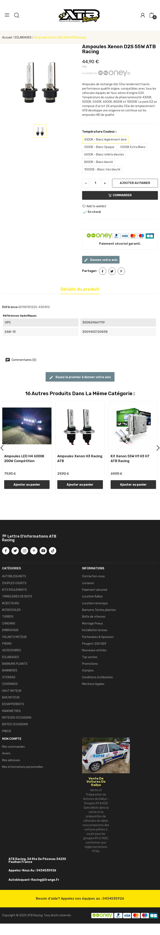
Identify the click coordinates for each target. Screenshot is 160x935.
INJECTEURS (10, 603)
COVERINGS (10, 684)
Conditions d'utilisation (97, 677)
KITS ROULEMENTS (14, 590)
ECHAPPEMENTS (13, 704)
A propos (88, 670)
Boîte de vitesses (93, 616)
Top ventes (89, 657)
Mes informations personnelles (22, 767)
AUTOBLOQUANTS (14, 576)
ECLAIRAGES (10, 657)
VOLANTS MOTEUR (14, 637)
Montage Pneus (92, 623)
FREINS (7, 643)
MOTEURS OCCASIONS (16, 717)
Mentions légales (93, 684)
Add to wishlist (96, 206)
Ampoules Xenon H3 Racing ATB (79, 458)
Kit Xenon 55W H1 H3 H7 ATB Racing (130, 458)
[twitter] (15, 550)
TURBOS (7, 616)
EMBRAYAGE (10, 630)
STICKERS (8, 677)
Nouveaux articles (94, 650)
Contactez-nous (93, 576)
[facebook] (5, 550)
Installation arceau (94, 630)
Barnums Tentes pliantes (99, 610)
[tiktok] (52, 550)
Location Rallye (92, 596)
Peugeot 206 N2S (94, 643)
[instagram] (24, 550)
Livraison (88, 583)
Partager (102, 271)
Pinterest (121, 271)
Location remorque (95, 603)
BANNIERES (9, 670)
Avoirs (6, 753)
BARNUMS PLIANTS (15, 664)
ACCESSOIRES (11, 650)
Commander (122, 195)
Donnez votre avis (104, 260)
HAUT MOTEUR (11, 691)
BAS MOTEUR (11, 697)
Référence (10, 307)
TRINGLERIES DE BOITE (17, 596)
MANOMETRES (11, 711)
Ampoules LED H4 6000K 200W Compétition (24, 458)
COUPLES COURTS (14, 583)
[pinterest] (34, 550)
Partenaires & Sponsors (98, 637)
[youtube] (43, 550)
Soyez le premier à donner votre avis (83, 377)
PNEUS (6, 731)
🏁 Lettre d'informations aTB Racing (29, 538)
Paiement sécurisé (94, 590)
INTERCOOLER (11, 610)
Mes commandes (13, 747)
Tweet (112, 271)
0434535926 (113, 898)
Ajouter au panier (135, 183)
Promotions (90, 664)
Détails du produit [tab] (79, 289)
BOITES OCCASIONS (15, 724)
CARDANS (8, 623)
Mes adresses (11, 760)
